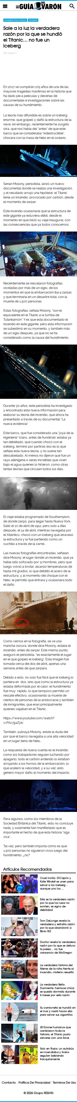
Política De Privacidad (34, 1082)
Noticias (33, 20)
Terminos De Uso (64, 1082)
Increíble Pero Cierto (15, 20)
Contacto (9, 1082)
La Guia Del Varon (38, 5)
